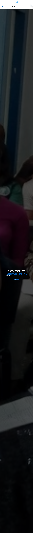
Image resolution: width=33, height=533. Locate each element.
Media (19, 6)
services (15, 6)
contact (27, 6)
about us (7, 6)
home (3, 6)
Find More (16, 279)
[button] (2, 274)
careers (23, 6)
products (11, 6)
